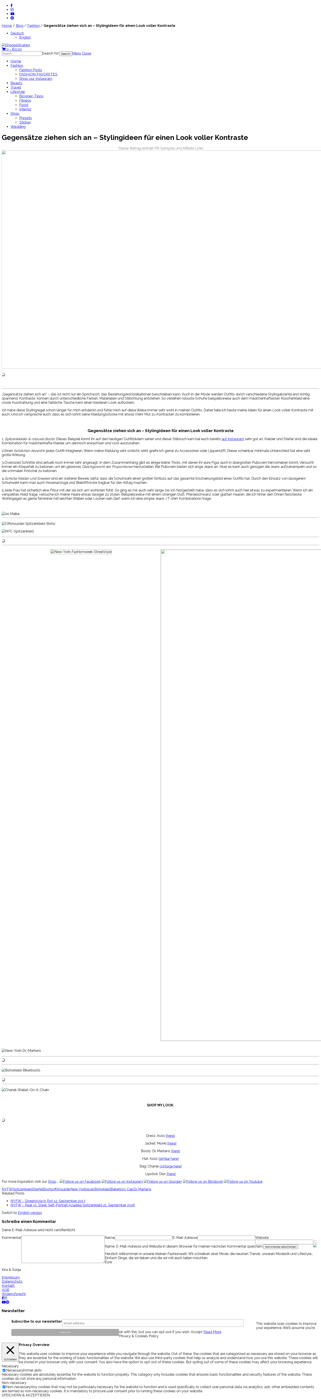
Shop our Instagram (35, 78)
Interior (25, 109)
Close (86, 53)
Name (110, 1238)
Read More (212, 1332)
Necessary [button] (10, 1366)
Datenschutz (12, 1281)
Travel (15, 87)
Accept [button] (197, 1332)
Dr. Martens (142, 1189)
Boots (47, 1189)
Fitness (25, 100)
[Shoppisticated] (16, 45)
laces (90, 1189)
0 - (14, 49)
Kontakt (8, 1286)
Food (23, 105)
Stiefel (37, 1189)
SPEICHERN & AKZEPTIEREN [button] (26, 1395)
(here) (170, 1136)
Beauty (16, 83)
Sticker (25, 122)
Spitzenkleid (22, 1189)
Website (262, 1238)
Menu (76, 53)
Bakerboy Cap (121, 1189)
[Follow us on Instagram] (122, 1181)
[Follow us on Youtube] (243, 1181)
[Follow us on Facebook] (80, 1181)
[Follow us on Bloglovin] (203, 1181)
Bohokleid (102, 1189)
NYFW (7, 1189)
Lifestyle (17, 91)
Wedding (18, 126)
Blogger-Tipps (31, 96)
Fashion (33, 26)
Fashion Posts (30, 70)
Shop (14, 113)
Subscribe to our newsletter (36, 1321)
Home (7, 26)
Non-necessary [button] (14, 1383)
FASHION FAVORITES (38, 74)
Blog (19, 26)
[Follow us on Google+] (163, 1181)
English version (30, 1213)
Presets (25, 118)
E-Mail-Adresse (185, 1238)
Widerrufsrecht (14, 1294)
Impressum (11, 1277)
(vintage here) (171, 1166)
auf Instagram (233, 439)
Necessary (14, 1370)
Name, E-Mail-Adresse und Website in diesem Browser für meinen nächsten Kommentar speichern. (184, 1246)
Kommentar (11, 1238)
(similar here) (169, 1159)
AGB (5, 1290)
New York (78, 1189)
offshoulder (61, 1189)
